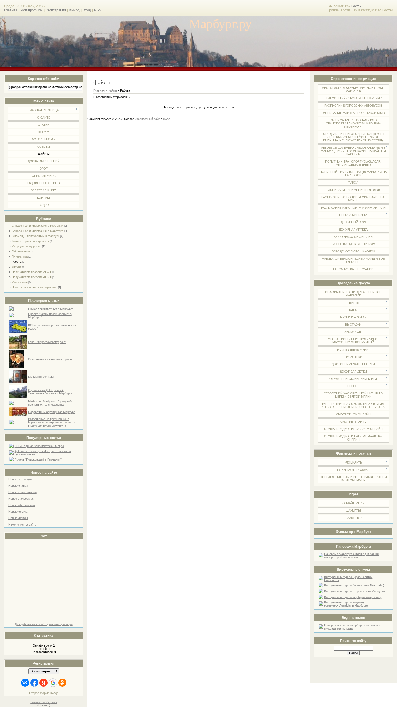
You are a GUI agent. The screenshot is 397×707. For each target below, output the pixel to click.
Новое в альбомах (21, 498)
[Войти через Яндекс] (43, 683)
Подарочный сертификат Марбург (51, 412)
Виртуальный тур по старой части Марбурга (354, 591)
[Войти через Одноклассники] (62, 683)
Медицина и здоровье (26, 246)
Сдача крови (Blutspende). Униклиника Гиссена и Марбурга (50, 391)
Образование (21, 251)
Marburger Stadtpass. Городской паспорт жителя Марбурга (50, 403)
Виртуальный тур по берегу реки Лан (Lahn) (354, 585)
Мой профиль (31, 10)
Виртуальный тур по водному (344, 602)
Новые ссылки (18, 511)
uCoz (166, 118)
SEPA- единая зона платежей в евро (39, 446)
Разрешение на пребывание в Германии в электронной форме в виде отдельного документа (51, 422)
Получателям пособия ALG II (32, 277)
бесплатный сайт (148, 118)
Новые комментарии (22, 492)
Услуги (16, 266)
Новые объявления (21, 505)
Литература (20, 256)
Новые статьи (18, 485)
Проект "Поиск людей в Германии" (38, 459)
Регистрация (56, 10)
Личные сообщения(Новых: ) (43, 704)
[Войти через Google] (53, 682)
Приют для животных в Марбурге (50, 308)
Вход (87, 10)
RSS (97, 10)
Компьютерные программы (30, 241)
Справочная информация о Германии (37, 225)
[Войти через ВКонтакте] (25, 683)
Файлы (112, 90)
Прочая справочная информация (34, 287)
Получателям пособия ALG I (31, 271)
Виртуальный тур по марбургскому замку (352, 597)
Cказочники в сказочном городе (50, 359)
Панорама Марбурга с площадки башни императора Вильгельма (351, 555)
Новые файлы (18, 518)
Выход (74, 10)
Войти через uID (44, 671)
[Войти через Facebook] (34, 683)
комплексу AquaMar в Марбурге (346, 605)
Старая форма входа (43, 693)
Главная (10, 10)
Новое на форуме (20, 479)
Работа (16, 261)
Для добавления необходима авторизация (44, 624)
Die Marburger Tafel (41, 376)
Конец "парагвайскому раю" (47, 342)
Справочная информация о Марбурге (37, 230)
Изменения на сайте (22, 524)
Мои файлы (20, 282)
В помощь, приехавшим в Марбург (35, 236)
